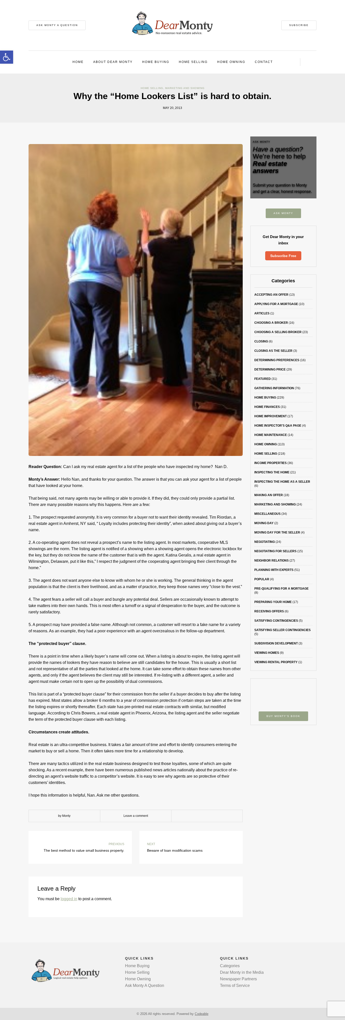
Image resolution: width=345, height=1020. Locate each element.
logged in (69, 899)
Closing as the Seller (273, 351)
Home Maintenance (270, 435)
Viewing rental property (276, 662)
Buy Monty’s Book (283, 716)
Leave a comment (136, 816)
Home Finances (267, 407)
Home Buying (155, 62)
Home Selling (193, 62)
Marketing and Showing (185, 88)
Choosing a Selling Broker (278, 332)
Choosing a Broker (271, 322)
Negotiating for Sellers (275, 551)
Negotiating (264, 542)
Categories (230, 966)
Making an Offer (268, 495)
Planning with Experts (273, 570)
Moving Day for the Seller (277, 532)
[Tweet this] (203, 816)
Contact (264, 62)
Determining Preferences (276, 360)
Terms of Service (235, 985)
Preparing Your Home (273, 602)
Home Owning (231, 62)
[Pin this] (218, 816)
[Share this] (195, 816)
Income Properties (270, 463)
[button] (6, 57)
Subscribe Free (283, 256)
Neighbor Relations (271, 560)
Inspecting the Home (271, 472)
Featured (262, 379)
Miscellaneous (267, 514)
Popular (261, 579)
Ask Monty (283, 213)
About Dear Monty (113, 62)
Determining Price (270, 369)
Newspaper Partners (238, 979)
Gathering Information (274, 388)
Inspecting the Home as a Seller (282, 481)
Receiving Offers (269, 611)
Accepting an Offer (271, 294)
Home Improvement (270, 416)
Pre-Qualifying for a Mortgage (281, 588)
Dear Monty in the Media (242, 972)
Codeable (201, 1014)
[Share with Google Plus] (211, 816)
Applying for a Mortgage (276, 304)
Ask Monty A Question (57, 25)
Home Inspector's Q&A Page (277, 425)
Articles (261, 313)
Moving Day (264, 523)
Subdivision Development (276, 643)
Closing (261, 341)
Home (78, 62)
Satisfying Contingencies (276, 620)
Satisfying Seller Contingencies (282, 630)
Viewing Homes (266, 653)
